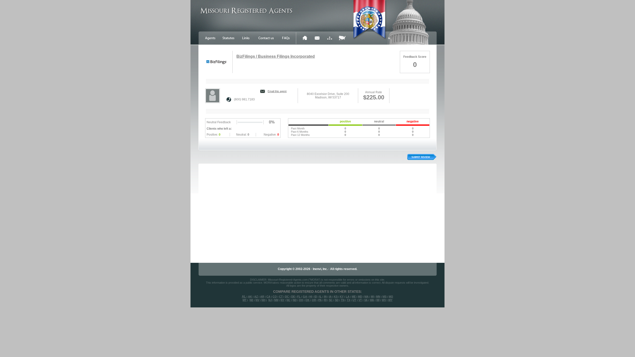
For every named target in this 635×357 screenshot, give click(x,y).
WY (390, 299)
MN (378, 296)
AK (250, 296)
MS (384, 296)
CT (281, 296)
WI (378, 299)
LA (347, 296)
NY (282, 299)
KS (336, 296)
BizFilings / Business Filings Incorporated (275, 56)
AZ (256, 296)
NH (263, 299)
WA (372, 299)
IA (330, 296)
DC (287, 296)
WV (384, 299)
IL (320, 296)
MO (391, 296)
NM (276, 299)
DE (293, 296)
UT (354, 299)
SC (331, 299)
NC (288, 299)
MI (372, 296)
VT (360, 299)
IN (325, 296)
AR (262, 296)
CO (275, 296)
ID (315, 296)
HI (310, 296)
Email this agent (277, 91)
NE (251, 299)
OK (307, 299)
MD (360, 296)
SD (337, 299)
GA (305, 296)
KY (342, 296)
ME (354, 296)
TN (343, 299)
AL (244, 296)
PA (320, 299)
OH (301, 299)
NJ (270, 299)
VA (366, 299)
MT (245, 299)
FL (299, 296)
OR (314, 299)
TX (348, 299)
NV (257, 299)
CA (268, 296)
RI (325, 299)
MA (366, 296)
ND (295, 299)
